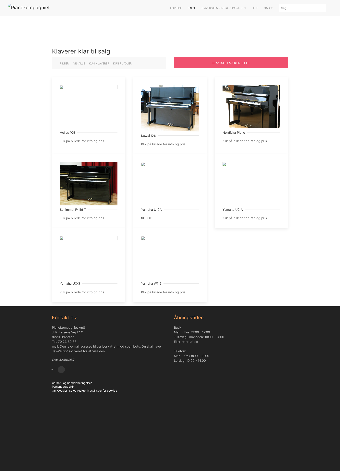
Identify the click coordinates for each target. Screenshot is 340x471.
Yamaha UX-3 (70, 283)
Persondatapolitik (63, 386)
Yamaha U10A (151, 210)
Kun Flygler (122, 63)
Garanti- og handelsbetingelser (72, 383)
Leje (255, 8)
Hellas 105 (67, 132)
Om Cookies (59, 390)
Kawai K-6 (148, 136)
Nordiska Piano (234, 132)
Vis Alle (79, 63)
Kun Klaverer (99, 63)
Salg (191, 8)
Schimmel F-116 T (73, 210)
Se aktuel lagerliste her (230, 62)
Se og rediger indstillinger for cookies (92, 390)
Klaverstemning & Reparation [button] (223, 8)
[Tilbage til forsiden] (52, 8)
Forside (176, 8)
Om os (268, 8)
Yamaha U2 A (233, 210)
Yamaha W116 (151, 283)
